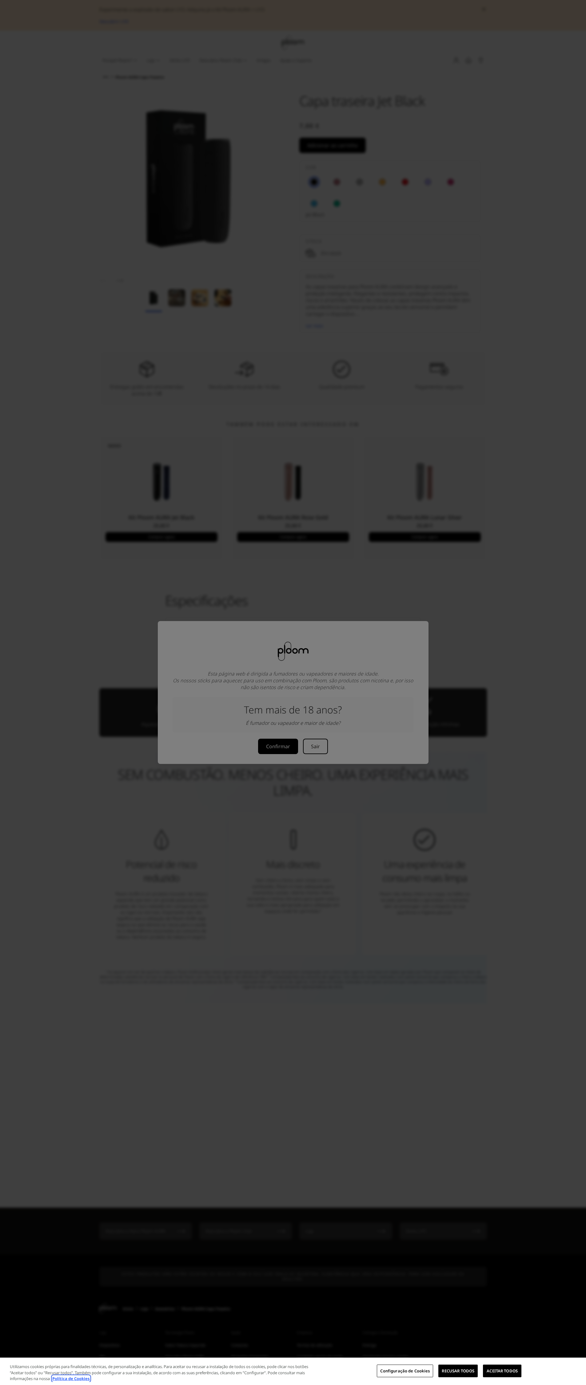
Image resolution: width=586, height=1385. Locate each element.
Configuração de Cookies (405, 1370)
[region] (293, 1371)
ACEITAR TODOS (502, 1370)
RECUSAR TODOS (458, 1370)
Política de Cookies (71, 1378)
